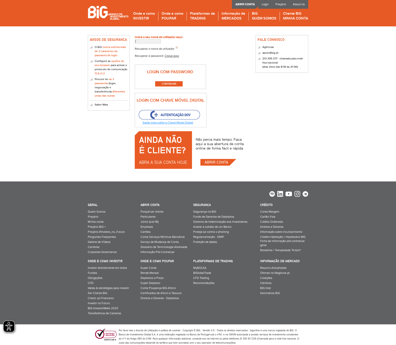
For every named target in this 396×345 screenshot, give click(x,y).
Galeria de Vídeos (99, 242)
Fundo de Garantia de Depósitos (213, 217)
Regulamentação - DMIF (208, 237)
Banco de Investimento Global (108, 13)
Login (265, 4)
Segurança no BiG (204, 212)
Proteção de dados (205, 242)
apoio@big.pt (270, 53)
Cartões (145, 232)
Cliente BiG (295, 16)
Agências (268, 47)
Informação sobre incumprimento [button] (281, 232)
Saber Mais (101, 104)
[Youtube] (288, 194)
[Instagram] (297, 194)
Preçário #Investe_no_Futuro (106, 232)
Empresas (146, 227)
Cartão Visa (267, 217)
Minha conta (96, 222)
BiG (264, 16)
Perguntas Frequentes (102, 237)
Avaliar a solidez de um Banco (212, 227)
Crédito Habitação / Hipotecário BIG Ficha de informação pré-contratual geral (282, 241)
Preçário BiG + (97, 227)
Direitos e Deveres (271, 227)
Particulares (148, 217)
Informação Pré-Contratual (157, 252)
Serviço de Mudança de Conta (159, 242)
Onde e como (144, 16)
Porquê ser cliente (151, 212)
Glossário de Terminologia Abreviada (163, 247)
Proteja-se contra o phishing (211, 232)
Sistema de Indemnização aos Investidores (220, 222)
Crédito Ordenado (271, 222)
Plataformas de (202, 16)
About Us (299, 4)
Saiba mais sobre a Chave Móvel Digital (168, 123)
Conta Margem (269, 212)
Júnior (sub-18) (149, 222)
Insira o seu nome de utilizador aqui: (159, 37)
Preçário (280, 4)
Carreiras (93, 247)
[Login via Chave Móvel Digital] (169, 115)
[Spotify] (272, 194)
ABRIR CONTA (245, 4)
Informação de (233, 16)
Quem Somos (96, 212)
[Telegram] (305, 194)
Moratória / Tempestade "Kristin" (280, 250)
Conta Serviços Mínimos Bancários (162, 237)
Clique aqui (172, 56)
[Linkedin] (280, 194)
